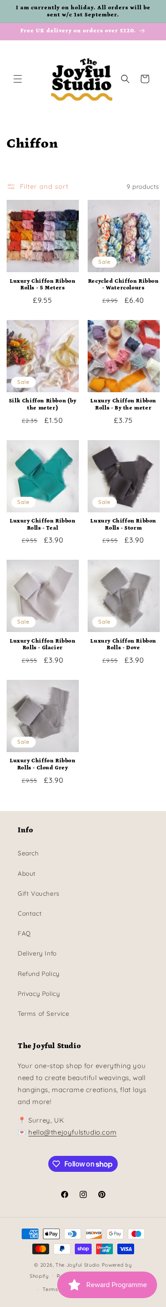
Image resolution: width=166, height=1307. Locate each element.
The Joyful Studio (77, 1265)
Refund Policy (39, 974)
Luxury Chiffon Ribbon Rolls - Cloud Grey (43, 764)
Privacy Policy (39, 994)
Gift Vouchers (39, 893)
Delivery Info (37, 953)
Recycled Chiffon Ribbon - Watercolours (123, 284)
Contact (30, 913)
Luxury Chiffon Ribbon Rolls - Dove (123, 644)
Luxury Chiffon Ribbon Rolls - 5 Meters (43, 284)
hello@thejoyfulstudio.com (72, 1132)
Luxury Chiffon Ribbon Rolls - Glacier (43, 644)
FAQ (24, 933)
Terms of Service (43, 1014)
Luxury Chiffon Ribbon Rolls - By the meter (123, 404)
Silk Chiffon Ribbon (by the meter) (43, 404)
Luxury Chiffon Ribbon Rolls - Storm (123, 524)
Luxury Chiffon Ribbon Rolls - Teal (43, 524)
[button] (17, 79)
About (27, 874)
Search (28, 853)
